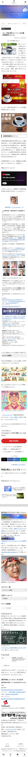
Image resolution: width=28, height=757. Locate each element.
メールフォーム (9, 338)
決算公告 (7, 746)
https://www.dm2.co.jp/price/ (9, 552)
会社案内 (21, 744)
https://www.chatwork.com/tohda (10, 306)
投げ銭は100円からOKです (9, 324)
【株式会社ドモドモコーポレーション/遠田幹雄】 (13, 542)
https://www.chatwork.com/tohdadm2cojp (12, 698)
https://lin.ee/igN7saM (11, 303)
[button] (25, 608)
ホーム (7, 744)
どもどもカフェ (6, 415)
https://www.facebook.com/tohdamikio (11, 299)
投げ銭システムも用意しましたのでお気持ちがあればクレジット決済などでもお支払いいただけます (13, 318)
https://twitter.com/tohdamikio (16, 301)
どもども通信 (13, 417)
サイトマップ (20, 746)
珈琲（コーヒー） (6, 28)
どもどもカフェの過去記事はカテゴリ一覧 (13, 647)
